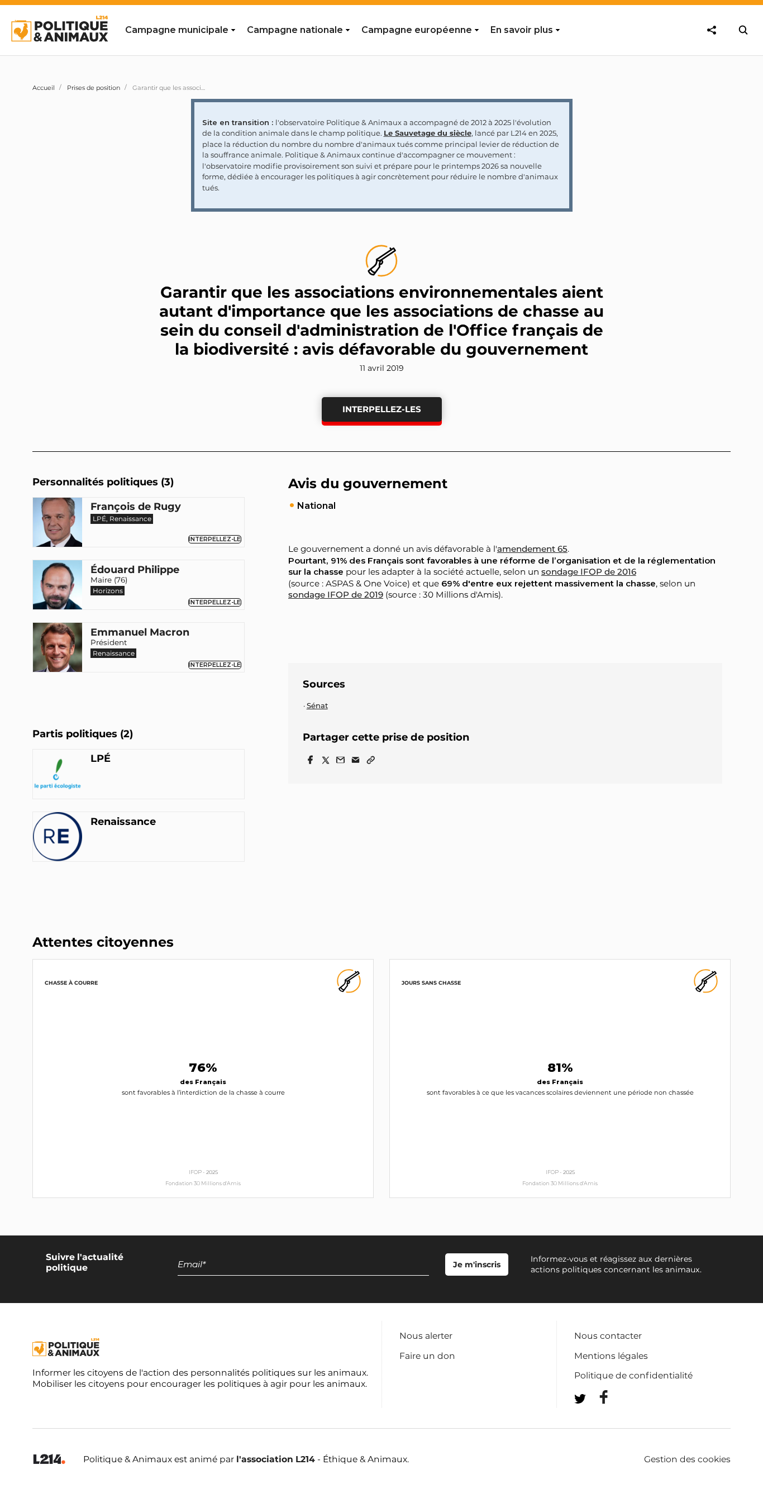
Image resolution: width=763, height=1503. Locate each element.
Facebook (596, 1397)
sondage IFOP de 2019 (335, 594)
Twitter (596, 1419)
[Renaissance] (57, 838)
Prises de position (93, 88)
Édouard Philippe (134, 570)
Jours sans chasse (431, 983)
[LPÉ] (57, 776)
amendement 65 (532, 548)
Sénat (317, 705)
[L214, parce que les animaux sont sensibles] (49, 1459)
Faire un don (427, 1356)
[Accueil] (59, 51)
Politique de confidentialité (633, 1375)
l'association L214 (275, 1459)
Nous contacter (608, 1335)
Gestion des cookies (687, 1459)
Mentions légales (611, 1356)
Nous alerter (425, 1335)
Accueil (43, 88)
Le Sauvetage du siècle (427, 132)
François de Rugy (135, 507)
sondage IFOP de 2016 (588, 571)
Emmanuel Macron (139, 632)
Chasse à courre (71, 983)
